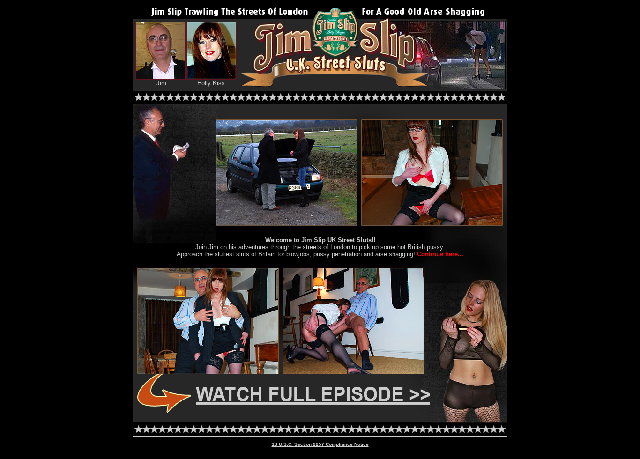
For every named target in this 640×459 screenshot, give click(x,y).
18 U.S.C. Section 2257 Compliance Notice (320, 444)
